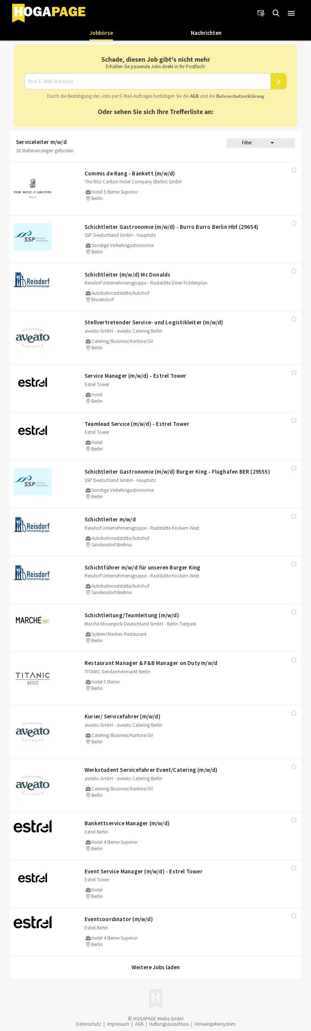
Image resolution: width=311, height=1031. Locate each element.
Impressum (118, 1024)
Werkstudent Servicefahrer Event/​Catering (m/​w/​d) (151, 769)
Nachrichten (206, 32)
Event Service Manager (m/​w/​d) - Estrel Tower (144, 871)
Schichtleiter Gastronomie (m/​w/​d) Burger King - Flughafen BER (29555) (177, 471)
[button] (291, 13)
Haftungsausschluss (169, 1024)
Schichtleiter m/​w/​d (110, 519)
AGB (194, 96)
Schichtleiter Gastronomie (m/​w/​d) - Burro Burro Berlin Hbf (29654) (171, 226)
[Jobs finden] (276, 13)
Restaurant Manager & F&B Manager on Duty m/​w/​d (151, 662)
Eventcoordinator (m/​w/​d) (119, 919)
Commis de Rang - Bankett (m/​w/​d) (130, 173)
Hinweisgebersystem (215, 1024)
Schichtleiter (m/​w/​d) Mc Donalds (127, 274)
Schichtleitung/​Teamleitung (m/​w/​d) (132, 615)
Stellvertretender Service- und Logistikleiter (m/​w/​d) (154, 322)
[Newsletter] (261, 13)
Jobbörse (101, 32)
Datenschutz (88, 1024)
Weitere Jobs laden (156, 967)
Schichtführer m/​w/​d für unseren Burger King (143, 567)
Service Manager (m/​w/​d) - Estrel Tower (136, 375)
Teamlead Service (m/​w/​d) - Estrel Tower (137, 423)
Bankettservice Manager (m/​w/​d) (127, 823)
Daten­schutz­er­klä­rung (240, 96)
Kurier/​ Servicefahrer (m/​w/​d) (122, 716)
